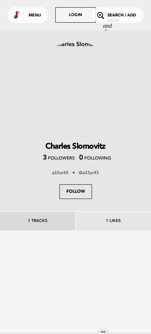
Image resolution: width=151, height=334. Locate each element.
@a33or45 (89, 172)
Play (55, 285)
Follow (75, 191)
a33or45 (60, 172)
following (95, 158)
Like (32, 285)
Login (75, 15)
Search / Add (121, 16)
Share (77, 285)
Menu (35, 16)
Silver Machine (55, 320)
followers (59, 158)
